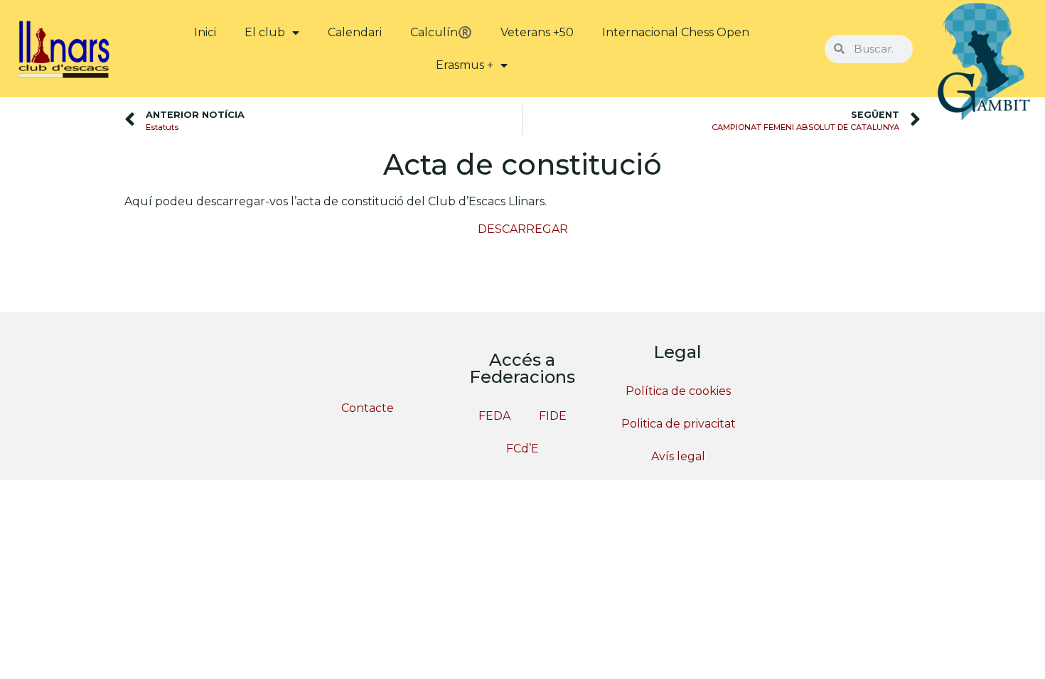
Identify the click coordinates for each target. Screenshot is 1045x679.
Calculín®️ (441, 32)
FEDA (494, 416)
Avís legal (678, 456)
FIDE (553, 416)
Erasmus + (464, 65)
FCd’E (522, 448)
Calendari (355, 32)
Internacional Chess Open (675, 32)
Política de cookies (678, 391)
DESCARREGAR (523, 229)
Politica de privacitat (678, 423)
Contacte (367, 408)
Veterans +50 (537, 32)
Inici (205, 32)
